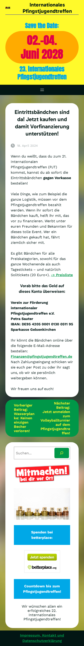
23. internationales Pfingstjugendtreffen (42, 72)
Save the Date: (42, 25)
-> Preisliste (62, 275)
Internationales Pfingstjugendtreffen (47, 8)
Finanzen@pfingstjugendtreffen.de (41, 356)
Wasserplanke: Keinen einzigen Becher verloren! (24, 422)
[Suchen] (61, 453)
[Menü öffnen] (42, 90)
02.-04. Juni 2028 (42, 47)
